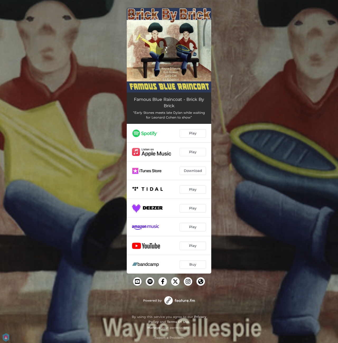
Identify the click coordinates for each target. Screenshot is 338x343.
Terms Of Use (178, 322)
